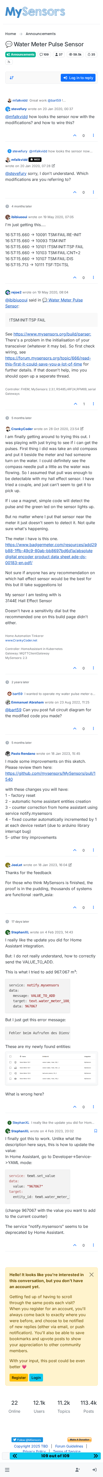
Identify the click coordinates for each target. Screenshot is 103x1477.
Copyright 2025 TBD (31, 1446)
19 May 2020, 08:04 (53, 292)
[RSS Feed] (9, 62)
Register (19, 1377)
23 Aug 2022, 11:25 (75, 702)
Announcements (22, 54)
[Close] (92, 1275)
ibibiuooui (19, 217)
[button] (7, 1470)
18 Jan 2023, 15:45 (65, 754)
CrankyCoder (22, 429)
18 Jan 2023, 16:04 (52, 865)
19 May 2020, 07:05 (58, 217)
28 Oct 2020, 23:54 (64, 429)
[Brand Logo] (35, 12)
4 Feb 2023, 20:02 (59, 1131)
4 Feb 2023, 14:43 (59, 932)
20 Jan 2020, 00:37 (58, 109)
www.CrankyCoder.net (21, 640)
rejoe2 (16, 292)
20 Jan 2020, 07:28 (35, 166)
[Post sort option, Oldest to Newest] (12, 78)
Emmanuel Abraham (27, 702)
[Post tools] (93, 135)
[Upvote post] (74, 135)
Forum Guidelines (69, 1446)
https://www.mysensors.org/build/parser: (52, 333)
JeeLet (16, 865)
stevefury (19, 109)
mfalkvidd (20, 100)
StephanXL (20, 932)
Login (36, 1377)
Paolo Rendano (23, 754)
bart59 (17, 694)
